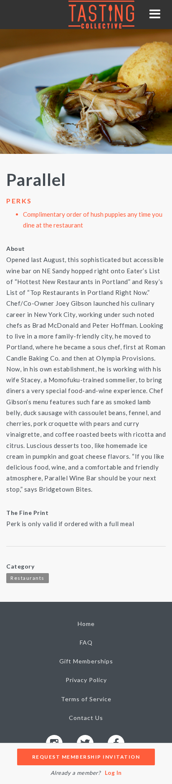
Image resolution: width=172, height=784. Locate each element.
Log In (113, 772)
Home (86, 623)
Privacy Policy (86, 679)
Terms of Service (86, 698)
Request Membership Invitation (86, 757)
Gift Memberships (86, 661)
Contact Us (86, 717)
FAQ (86, 642)
